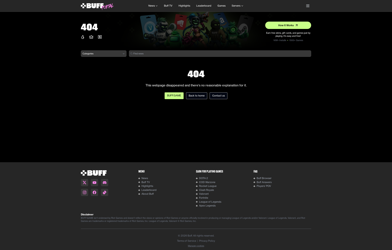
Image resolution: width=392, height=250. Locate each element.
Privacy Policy (207, 240)
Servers (236, 5)
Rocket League (208, 186)
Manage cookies (196, 245)
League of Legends (210, 201)
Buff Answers (264, 182)
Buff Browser (264, 178)
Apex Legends (207, 205)
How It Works (286, 25)
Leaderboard (203, 5)
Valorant (204, 193)
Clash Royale (206, 189)
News (151, 5)
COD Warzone (207, 182)
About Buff (147, 193)
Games (221, 5)
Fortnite (203, 197)
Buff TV (168, 5)
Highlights (184, 5)
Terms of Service (186, 240)
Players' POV (264, 186)
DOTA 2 (203, 178)
